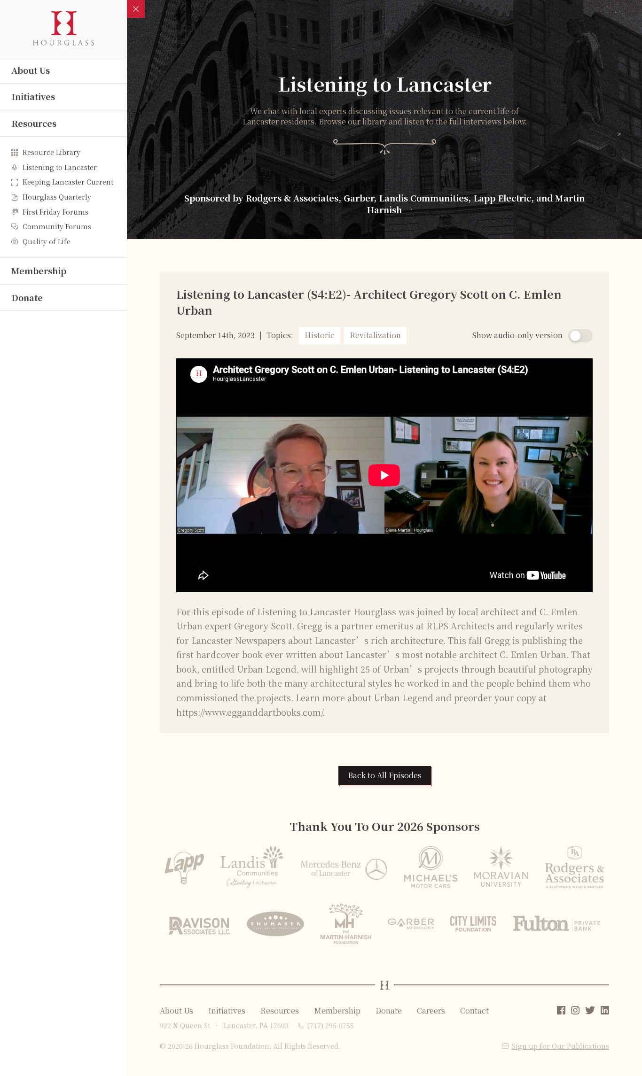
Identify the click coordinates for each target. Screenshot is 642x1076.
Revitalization (375, 335)
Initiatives (33, 96)
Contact (474, 1010)
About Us (30, 70)
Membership (38, 270)
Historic (320, 335)
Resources (33, 123)
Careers (431, 1010)
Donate (27, 297)
